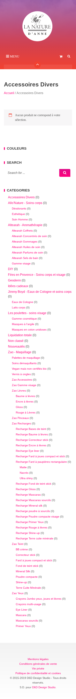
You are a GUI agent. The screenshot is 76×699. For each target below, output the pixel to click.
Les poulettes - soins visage (27, 313)
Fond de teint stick (27, 565)
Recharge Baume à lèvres (32, 434)
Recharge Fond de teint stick (33, 483)
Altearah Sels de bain (25, 258)
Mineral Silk (23, 571)
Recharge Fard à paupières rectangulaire (41, 461)
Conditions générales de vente (38, 663)
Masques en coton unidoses (29, 329)
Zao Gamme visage (24, 385)
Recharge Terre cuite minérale (34, 538)
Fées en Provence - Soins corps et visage (36, 274)
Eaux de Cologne (22, 302)
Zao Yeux (18, 593)
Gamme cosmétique (24, 318)
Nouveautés (16, 346)
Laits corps (18, 307)
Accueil (9, 93)
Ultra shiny (26, 478)
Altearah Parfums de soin (27, 252)
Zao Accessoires (22, 379)
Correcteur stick (25, 554)
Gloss (19, 407)
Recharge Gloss (26, 489)
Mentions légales (38, 659)
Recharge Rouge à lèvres (31, 527)
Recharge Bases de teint (31, 428)
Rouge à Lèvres (25, 412)
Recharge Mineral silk (29, 505)
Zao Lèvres (19, 390)
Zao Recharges (21, 423)
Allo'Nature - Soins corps (25, 203)
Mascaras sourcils (27, 620)
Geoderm (14, 280)
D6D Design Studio (44, 687)
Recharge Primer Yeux (30, 522)
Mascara (21, 615)
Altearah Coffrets (22, 230)
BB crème (22, 549)
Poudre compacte (27, 576)
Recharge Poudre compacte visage (37, 516)
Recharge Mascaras (28, 494)
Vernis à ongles (21, 374)
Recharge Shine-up (28, 533)
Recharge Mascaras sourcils (33, 500)
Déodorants (19, 208)
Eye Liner (21, 609)
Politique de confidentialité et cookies (38, 673)
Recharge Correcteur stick (32, 439)
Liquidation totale (20, 335)
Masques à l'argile (23, 324)
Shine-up (21, 582)
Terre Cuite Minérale (28, 587)
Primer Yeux (23, 626)
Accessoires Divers (21, 197)
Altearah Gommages (24, 241)
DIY (10, 269)
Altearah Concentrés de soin (29, 236)
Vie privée (38, 668)
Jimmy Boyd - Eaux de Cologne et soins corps (40, 291)
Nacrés (24, 472)
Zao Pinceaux (20, 418)
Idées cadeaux (18, 286)
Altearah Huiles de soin (26, 247)
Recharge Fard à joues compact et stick (40, 456)
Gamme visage (21, 263)
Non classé (16, 340)
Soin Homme (20, 219)
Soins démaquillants (24, 363)
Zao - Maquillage (19, 352)
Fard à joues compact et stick (34, 560)
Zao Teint (17, 543)
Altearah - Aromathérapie (25, 225)
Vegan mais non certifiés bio (29, 368)
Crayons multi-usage (28, 604)
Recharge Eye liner (27, 450)
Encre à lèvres (25, 401)
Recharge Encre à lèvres (31, 445)
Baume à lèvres (25, 396)
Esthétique (18, 214)
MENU (14, 56)
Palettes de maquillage (26, 357)
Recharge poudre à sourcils (33, 511)
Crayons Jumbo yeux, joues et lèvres (38, 598)
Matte (23, 467)
